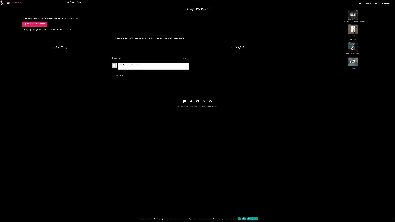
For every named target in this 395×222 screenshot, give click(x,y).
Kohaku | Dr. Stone (110, 2)
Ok (239, 219)
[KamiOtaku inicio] (2, 4)
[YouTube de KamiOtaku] (198, 102)
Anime (125, 38)
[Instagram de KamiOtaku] (204, 102)
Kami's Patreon (62, 18)
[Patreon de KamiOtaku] (185, 102)
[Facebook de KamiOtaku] (210, 102)
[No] (392, 219)
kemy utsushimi (157, 38)
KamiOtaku (211, 106)
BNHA (131, 38)
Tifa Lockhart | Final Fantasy (59, 47)
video (176, 38)
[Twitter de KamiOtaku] (191, 102)
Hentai (147, 38)
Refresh (53, 30)
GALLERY (369, 3)
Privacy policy (252, 219)
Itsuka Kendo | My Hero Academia (239, 47)
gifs (143, 38)
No (244, 219)
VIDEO (377, 3)
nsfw (165, 38)
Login (187, 58)
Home (360, 3)
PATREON (386, 3)
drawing (138, 38)
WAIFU (181, 38)
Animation (118, 38)
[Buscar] (8, 3)
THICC (170, 38)
